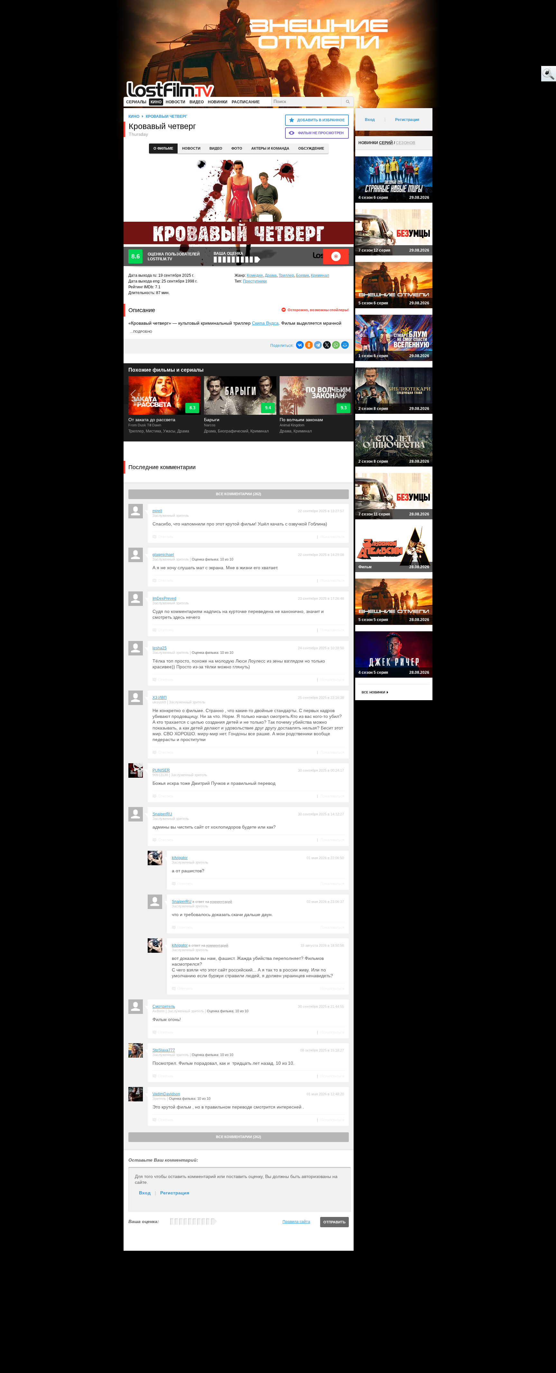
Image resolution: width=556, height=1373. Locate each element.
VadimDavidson (166, 1094)
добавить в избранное (321, 120)
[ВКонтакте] (300, 345)
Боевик (302, 275)
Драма (271, 275)
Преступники (255, 281)
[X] (327, 345)
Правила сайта (296, 1222)
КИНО (133, 116)
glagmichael (163, 554)
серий (386, 143)
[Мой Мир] (345, 345)
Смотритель (164, 1006)
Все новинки (373, 692)
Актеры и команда (270, 148)
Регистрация (174, 1192)
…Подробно (141, 331)
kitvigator (180, 858)
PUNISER (161, 770)
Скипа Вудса (265, 323)
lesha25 (160, 648)
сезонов (405, 143)
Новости (191, 148)
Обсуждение (311, 148)
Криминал (320, 275)
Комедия (255, 275)
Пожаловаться (332, 537)
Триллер (286, 275)
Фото (236, 148)
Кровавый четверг (166, 116)
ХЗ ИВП (160, 697)
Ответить (165, 537)
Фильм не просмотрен (321, 133)
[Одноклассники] (309, 345)
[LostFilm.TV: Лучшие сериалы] (173, 88)
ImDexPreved (164, 598)
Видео (215, 148)
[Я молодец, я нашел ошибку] (524, 74)
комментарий (221, 902)
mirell (157, 511)
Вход (145, 1192)
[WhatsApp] (336, 345)
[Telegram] (318, 345)
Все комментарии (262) (238, 494)
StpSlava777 (164, 1050)
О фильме (163, 148)
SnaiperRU (162, 814)
